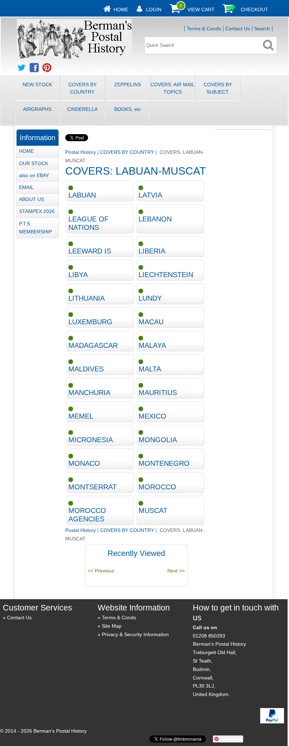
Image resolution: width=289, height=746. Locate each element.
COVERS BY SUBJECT (218, 88)
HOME (26, 151)
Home (120, 9)
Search (262, 28)
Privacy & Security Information (135, 634)
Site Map (112, 626)
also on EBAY (34, 175)
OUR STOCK (33, 163)
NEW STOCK (37, 84)
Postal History (80, 152)
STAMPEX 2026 (37, 211)
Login (153, 9)
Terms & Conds (204, 28)
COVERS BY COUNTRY (82, 88)
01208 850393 (209, 636)
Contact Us (237, 28)
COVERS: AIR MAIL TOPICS (172, 88)
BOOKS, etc (127, 109)
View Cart (201, 9)
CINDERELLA (82, 109)
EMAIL (26, 187)
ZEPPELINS (127, 84)
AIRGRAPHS (37, 109)
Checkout (254, 9)
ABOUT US (31, 199)
